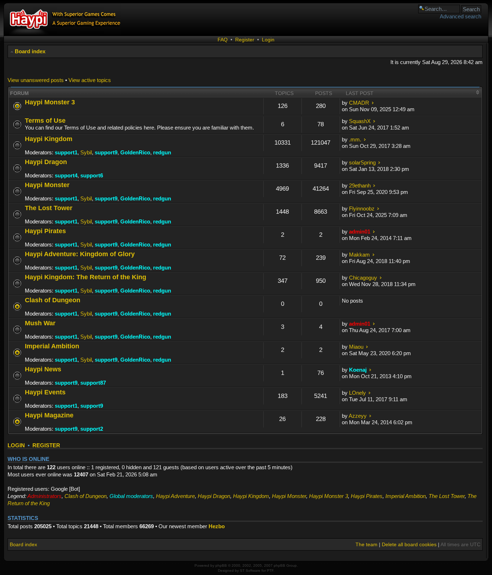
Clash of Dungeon (52, 300)
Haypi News (43, 369)
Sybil (86, 152)
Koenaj (358, 370)
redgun (162, 152)
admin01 (359, 231)
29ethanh (360, 185)
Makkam (359, 255)
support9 (106, 152)
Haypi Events (45, 392)
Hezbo (217, 526)
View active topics (89, 80)
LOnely (357, 393)
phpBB (221, 565)
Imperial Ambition (52, 346)
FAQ (223, 39)
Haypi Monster (47, 185)
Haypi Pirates (45, 231)
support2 (91, 429)
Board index (30, 51)
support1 (66, 152)
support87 (93, 383)
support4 (66, 175)
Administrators (44, 496)
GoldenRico (135, 152)
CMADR (359, 103)
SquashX (360, 121)
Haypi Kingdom (48, 138)
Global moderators (131, 496)
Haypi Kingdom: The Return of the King (85, 277)
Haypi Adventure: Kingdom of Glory (80, 254)
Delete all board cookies (409, 544)
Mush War (40, 323)
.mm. (355, 139)
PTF (270, 570)
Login (268, 39)
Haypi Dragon (46, 162)
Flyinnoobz (362, 208)
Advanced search (460, 16)
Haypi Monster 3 (50, 102)
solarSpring (362, 162)
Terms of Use (45, 120)
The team (366, 544)
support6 (91, 175)
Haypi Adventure (175, 496)
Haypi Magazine (49, 415)
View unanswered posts (36, 80)
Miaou (356, 347)
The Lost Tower (48, 208)
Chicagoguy (363, 278)
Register (244, 39)
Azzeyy (358, 416)
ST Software (250, 570)
